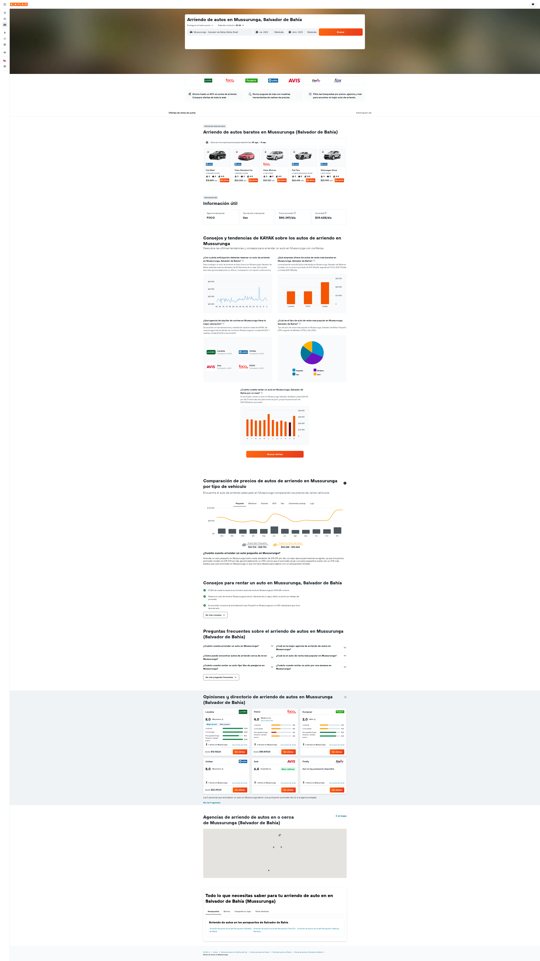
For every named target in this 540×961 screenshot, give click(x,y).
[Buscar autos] (4, 25)
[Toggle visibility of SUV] (317, 374)
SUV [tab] (274, 503)
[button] (5, 4)
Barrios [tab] (227, 911)
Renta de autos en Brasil (260, 952)
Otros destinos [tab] (262, 911)
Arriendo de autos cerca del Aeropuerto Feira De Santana (274, 930)
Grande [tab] (264, 503)
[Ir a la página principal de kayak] (19, 4)
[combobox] (200, 25)
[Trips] (4, 52)
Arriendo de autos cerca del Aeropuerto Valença (318, 928)
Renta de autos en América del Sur (234, 952)
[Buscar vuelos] (4, 13)
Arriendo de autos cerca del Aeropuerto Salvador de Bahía (231, 930)
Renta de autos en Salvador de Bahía (308, 952)
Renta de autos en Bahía (282, 952)
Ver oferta (224, 180)
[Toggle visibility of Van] (295, 374)
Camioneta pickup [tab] (297, 503)
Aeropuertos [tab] (213, 911)
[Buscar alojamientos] (4, 19)
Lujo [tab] (312, 503)
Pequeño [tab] (240, 503)
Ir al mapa (341, 815)
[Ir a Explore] (4, 33)
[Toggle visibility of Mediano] (319, 370)
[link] (275, 454)
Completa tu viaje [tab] (243, 911)
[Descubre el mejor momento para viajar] (4, 44)
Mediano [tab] (252, 503)
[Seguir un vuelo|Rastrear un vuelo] (4, 38)
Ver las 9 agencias (211, 802)
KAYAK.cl (206, 952)
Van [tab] (282, 503)
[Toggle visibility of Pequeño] (297, 370)
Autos (215, 952)
